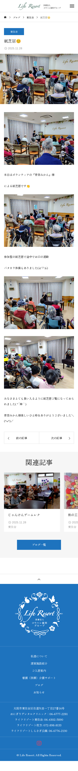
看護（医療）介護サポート (39, 678)
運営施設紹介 (39, 663)
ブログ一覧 (39, 545)
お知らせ (39, 692)
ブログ (39, 685)
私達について (39, 656)
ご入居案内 (39, 671)
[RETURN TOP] (39, 579)
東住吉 (14, 31)
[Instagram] (39, 743)
